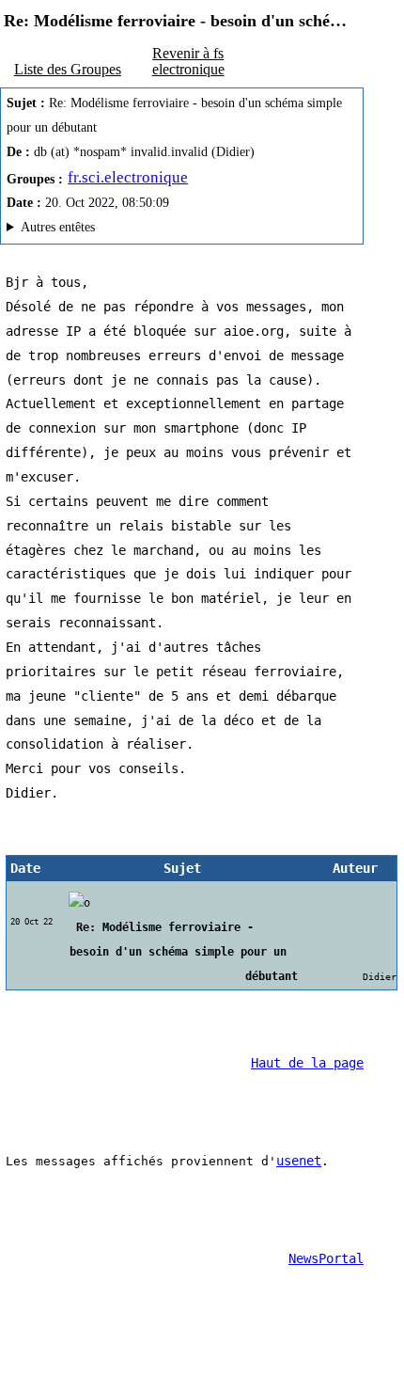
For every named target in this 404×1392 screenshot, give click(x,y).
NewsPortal (326, 1258)
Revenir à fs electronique (188, 60)
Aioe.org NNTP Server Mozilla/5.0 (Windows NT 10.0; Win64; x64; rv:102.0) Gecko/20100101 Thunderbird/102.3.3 (166, 230)
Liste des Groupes (67, 69)
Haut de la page (307, 1062)
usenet (298, 1160)
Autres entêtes (58, 227)
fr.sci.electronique (128, 177)
